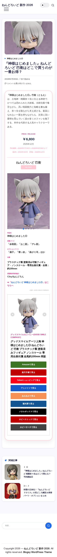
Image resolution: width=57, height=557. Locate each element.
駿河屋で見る (28, 404)
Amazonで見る (28, 364)
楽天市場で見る (28, 372)
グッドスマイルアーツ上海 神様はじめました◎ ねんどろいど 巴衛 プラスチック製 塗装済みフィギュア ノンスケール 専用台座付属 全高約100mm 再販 (28, 349)
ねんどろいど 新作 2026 (17, 5)
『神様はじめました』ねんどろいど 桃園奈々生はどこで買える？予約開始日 (38, 473)
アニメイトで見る (28, 388)
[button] (44, 5)
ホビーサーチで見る (28, 427)
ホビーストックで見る (28, 419)
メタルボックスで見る (28, 411)
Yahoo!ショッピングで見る (28, 380)
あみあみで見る (28, 396)
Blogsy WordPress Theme (37, 552)
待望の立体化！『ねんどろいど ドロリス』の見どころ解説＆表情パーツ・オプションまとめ (38, 492)
